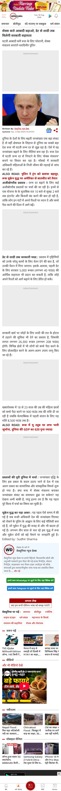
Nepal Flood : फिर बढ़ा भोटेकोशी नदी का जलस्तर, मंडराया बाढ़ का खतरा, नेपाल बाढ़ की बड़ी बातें (11, 730)
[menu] (5, 16)
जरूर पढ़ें (11, 631)
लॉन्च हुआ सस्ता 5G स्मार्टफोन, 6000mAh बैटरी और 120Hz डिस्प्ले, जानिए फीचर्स (11, 759)
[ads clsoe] (59, 774)
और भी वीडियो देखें (12, 665)
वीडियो (10, 660)
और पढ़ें (17, 571)
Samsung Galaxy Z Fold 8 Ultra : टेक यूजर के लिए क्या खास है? (33, 759)
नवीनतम (10, 710)
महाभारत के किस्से (40, 617)
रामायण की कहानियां (13, 623)
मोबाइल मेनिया (14, 739)
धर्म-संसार (23, 617)
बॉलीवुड (17, 23)
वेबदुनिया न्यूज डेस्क (21, 128)
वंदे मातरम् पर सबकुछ (35, 23)
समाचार (5, 23)
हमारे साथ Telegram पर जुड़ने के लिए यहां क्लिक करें (30, 588)
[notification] (56, 16)
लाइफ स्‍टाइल (10, 617)
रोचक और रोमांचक (34, 623)
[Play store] (50, 16)
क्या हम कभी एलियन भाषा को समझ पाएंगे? (30, 605)
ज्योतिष (48, 612)
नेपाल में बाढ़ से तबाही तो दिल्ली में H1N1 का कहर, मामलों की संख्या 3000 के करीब (32, 651)
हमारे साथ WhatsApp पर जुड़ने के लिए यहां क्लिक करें (30, 580)
